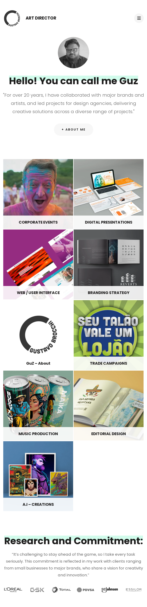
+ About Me (74, 129)
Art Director (41, 18)
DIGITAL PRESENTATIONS (108, 222)
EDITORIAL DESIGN (108, 433)
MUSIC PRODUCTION (38, 433)
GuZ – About (38, 363)
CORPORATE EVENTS (38, 222)
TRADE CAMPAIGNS (108, 363)
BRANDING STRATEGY (108, 292)
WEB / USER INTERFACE (38, 292)
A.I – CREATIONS (38, 504)
